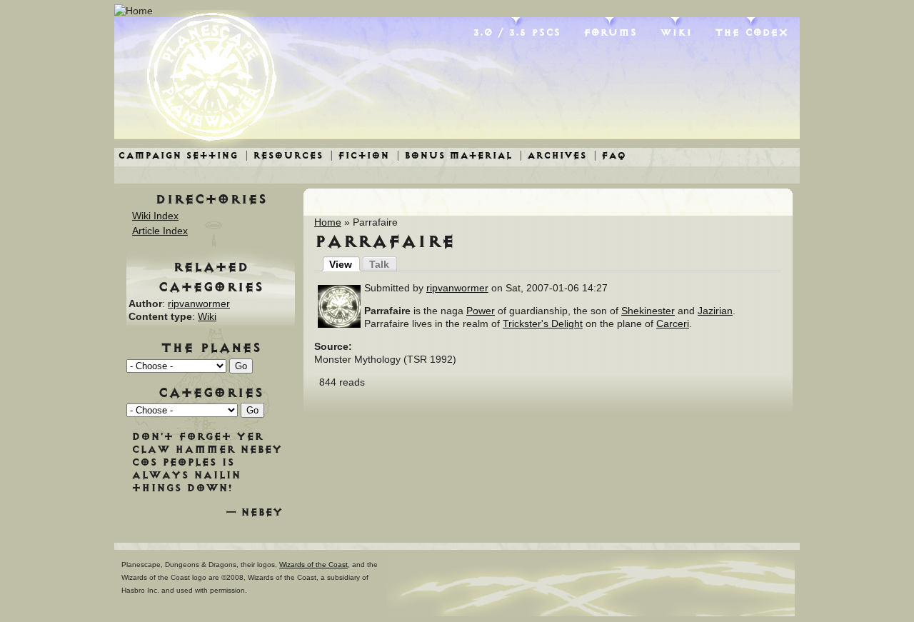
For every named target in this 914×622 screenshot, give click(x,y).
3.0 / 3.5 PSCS (517, 32)
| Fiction (359, 155)
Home (327, 222)
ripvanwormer (457, 288)
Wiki (676, 32)
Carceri (672, 323)
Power (480, 310)
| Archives (552, 155)
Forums (610, 32)
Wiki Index (155, 215)
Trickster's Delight (543, 323)
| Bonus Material (454, 155)
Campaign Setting (178, 155)
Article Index (160, 230)
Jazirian (715, 310)
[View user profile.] (339, 324)
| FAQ (609, 155)
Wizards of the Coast (313, 564)
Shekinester (648, 310)
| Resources (284, 155)
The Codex (751, 32)
